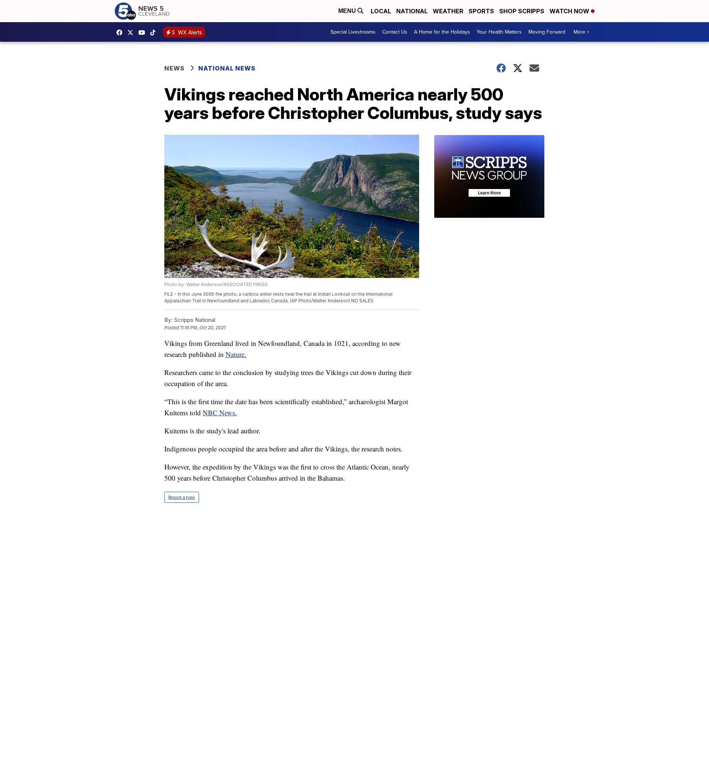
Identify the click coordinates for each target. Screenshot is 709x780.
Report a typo (181, 497)
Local (381, 11)
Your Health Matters (499, 32)
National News (227, 68)
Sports (481, 11)
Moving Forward (546, 32)
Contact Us (394, 32)
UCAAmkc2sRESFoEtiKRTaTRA (143, 32)
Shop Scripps (521, 11)
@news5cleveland (154, 32)
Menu (347, 11)
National (412, 11)
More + (581, 32)
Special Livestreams (353, 32)
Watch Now (570, 11)
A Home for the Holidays (442, 32)
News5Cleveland (121, 32)
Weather (448, 11)
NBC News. (220, 412)
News (174, 68)
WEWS (132, 32)
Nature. (236, 354)
